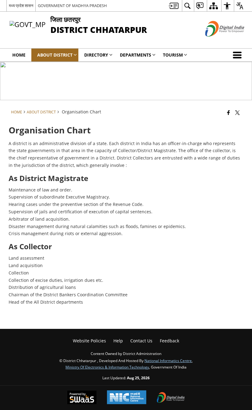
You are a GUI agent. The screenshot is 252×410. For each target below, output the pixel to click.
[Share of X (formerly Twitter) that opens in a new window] (237, 112)
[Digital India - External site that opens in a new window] (217, 42)
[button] (238, 55)
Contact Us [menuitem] (141, 341)
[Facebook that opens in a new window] (228, 112)
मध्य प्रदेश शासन (21, 5)
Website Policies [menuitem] (89, 341)
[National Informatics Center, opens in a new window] (126, 398)
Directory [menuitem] (96, 55)
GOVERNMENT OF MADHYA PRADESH (72, 5)
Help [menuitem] (118, 341)
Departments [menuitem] (135, 55)
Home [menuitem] (19, 55)
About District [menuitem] (55, 55)
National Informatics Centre (168, 360)
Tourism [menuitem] (173, 55)
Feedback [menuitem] (169, 341)
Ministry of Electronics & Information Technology (107, 367)
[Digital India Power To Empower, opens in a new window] (171, 398)
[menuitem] (174, 5)
